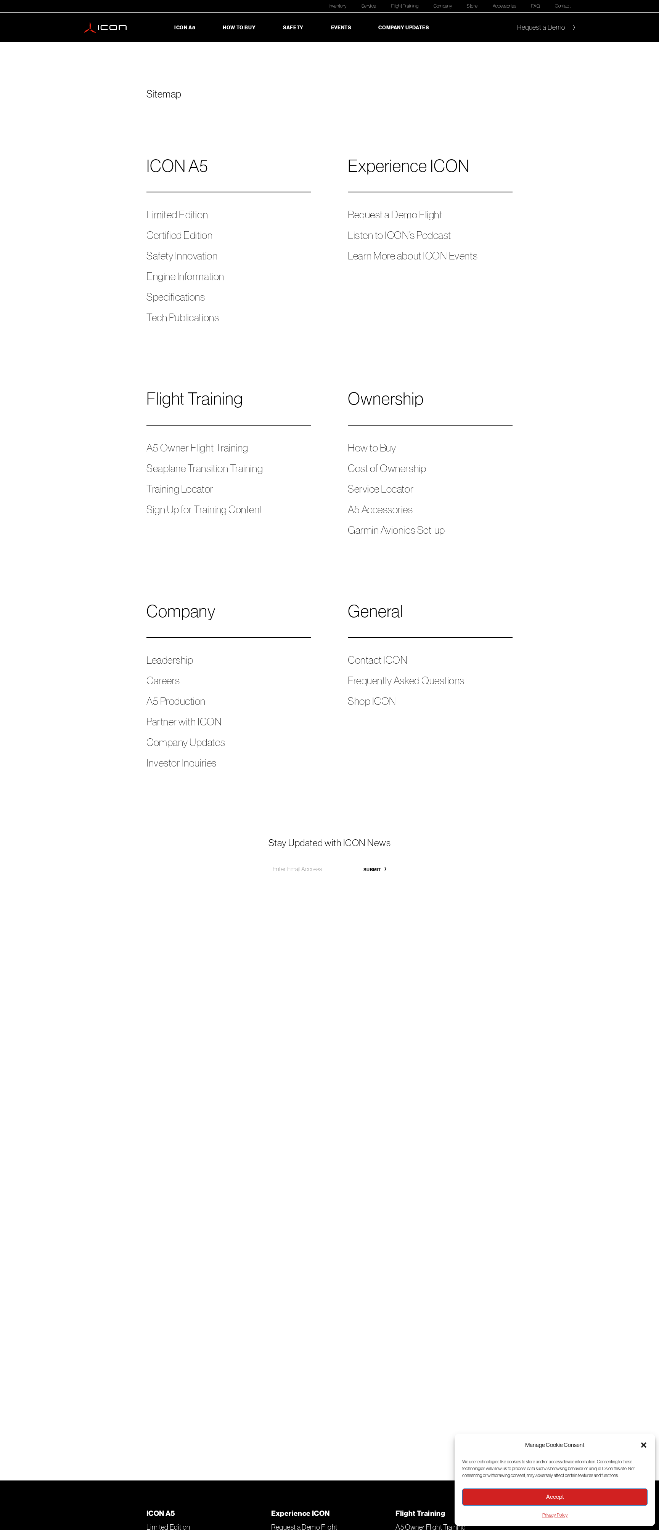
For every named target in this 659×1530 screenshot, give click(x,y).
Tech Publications (182, 317)
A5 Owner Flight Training (197, 447)
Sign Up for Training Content (204, 509)
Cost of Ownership (387, 468)
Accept (555, 1496)
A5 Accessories (380, 509)
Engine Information (185, 276)
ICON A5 (184, 27)
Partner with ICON (184, 721)
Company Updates (403, 27)
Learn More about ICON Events (412, 255)
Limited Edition (177, 214)
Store (472, 6)
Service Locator (380, 488)
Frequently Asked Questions (406, 680)
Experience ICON (408, 165)
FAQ (535, 6)
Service (369, 6)
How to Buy (239, 27)
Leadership (169, 659)
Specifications (175, 296)
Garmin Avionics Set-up (396, 529)
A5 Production (176, 701)
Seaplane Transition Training (204, 468)
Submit (372, 869)
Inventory (337, 6)
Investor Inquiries (181, 762)
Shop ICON (372, 701)
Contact (563, 6)
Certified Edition (179, 235)
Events (341, 27)
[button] (644, 1445)
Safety (293, 27)
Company (443, 6)
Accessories (504, 6)
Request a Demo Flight (395, 214)
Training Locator (180, 488)
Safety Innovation (181, 255)
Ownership (386, 398)
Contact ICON (377, 659)
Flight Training (404, 6)
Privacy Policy (555, 1515)
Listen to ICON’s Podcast (399, 235)
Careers (163, 680)
